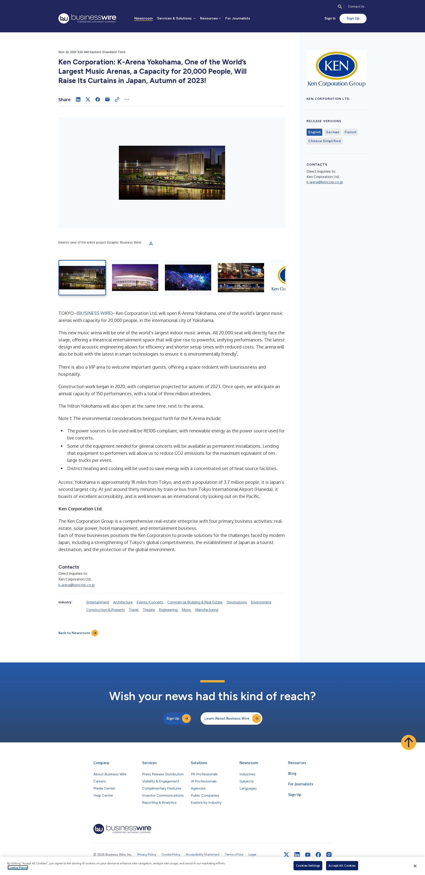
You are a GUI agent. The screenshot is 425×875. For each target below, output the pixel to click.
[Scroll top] (408, 742)
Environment (261, 602)
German (332, 132)
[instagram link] (329, 854)
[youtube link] (307, 855)
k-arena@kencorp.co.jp (76, 585)
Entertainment (97, 602)
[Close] (415, 866)
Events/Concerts (150, 602)
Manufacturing (206, 610)
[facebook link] (318, 854)
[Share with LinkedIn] (78, 99)
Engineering (168, 610)
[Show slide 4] (241, 277)
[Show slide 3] (188, 277)
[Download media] (151, 243)
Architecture (123, 602)
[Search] (340, 7)
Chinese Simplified (324, 141)
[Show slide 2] (135, 277)
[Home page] (87, 18)
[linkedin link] (297, 854)
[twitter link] (286, 854)
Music (186, 610)
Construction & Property (105, 610)
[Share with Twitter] (87, 99)
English (314, 132)
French (350, 132)
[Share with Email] (107, 99)
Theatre (149, 610)
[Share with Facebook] (97, 99)
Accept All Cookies (341, 865)
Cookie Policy (17, 867)
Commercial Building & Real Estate (194, 602)
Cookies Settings (308, 865)
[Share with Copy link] (117, 99)
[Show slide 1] (82, 277)
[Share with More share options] (126, 99)
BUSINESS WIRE (94, 313)
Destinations (236, 602)
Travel (134, 610)
